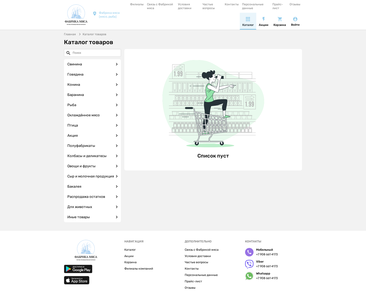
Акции (129, 256)
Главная (70, 34)
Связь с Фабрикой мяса (160, 6)
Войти (295, 24)
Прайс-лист (277, 6)
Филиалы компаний (138, 268)
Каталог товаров (94, 34)
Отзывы (295, 4)
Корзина (130, 262)
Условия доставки (184, 6)
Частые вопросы (208, 6)
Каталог (130, 250)
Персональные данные (252, 6)
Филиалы (137, 4)
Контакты (232, 4)
